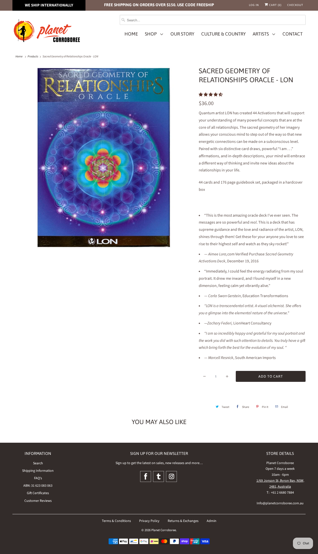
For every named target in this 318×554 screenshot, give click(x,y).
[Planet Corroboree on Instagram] (171, 476)
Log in (254, 4)
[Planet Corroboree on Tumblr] (158, 476)
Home (131, 34)
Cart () (274, 4)
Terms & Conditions (116, 520)
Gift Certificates (38, 493)
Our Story (182, 34)
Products (33, 56)
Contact (292, 34)
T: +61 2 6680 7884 (280, 492)
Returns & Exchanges (183, 520)
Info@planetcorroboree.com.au (280, 503)
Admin (211, 520)
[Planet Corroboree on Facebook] (145, 476)
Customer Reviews (38, 500)
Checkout (295, 4)
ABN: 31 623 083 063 (37, 485)
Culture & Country (223, 34)
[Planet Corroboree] (47, 31)
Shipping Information (38, 470)
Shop (152, 34)
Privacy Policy (149, 520)
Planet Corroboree (163, 530)
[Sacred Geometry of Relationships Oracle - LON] (103, 157)
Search (38, 463)
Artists (262, 34)
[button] (211, 94)
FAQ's (38, 478)
